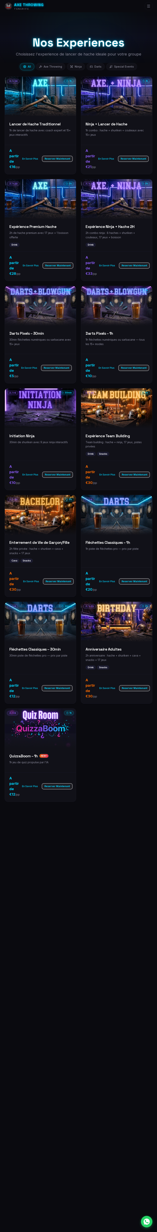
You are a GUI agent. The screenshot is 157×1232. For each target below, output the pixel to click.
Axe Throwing (53, 66)
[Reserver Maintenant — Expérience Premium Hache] (40, 230)
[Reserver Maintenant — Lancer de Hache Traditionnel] (40, 125)
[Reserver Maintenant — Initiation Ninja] (40, 439)
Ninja (78, 66)
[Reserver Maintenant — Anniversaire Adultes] (116, 653)
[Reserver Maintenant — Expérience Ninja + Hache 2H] (116, 230)
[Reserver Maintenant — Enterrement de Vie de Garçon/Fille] (40, 546)
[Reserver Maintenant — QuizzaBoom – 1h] (40, 755)
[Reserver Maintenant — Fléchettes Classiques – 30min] (40, 653)
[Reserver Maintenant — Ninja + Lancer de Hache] (116, 125)
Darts (97, 66)
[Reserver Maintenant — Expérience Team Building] (116, 439)
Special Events (124, 66)
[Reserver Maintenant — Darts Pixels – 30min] (40, 334)
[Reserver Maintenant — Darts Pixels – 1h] (116, 334)
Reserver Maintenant (57, 158)
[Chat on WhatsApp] (146, 1221)
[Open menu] (148, 6)
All (29, 66)
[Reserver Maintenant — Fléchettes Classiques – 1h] (116, 546)
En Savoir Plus (30, 158)
